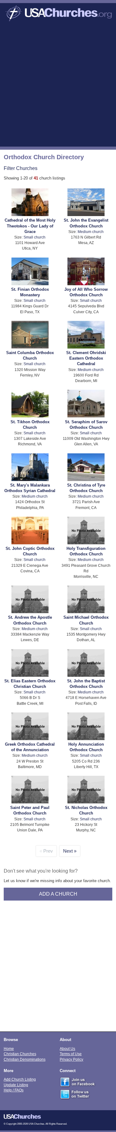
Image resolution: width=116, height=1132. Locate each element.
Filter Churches (20, 168)
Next (68, 851)
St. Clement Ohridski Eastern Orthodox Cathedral (86, 358)
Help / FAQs (14, 1090)
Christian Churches (20, 1054)
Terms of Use (71, 1054)
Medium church (91, 232)
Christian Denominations (24, 1059)
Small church (34, 237)
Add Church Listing (20, 1079)
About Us (67, 1049)
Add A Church (58, 894)
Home (9, 1049)
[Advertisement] (58, 86)
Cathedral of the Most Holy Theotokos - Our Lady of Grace (30, 226)
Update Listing (16, 1085)
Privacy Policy (71, 1059)
